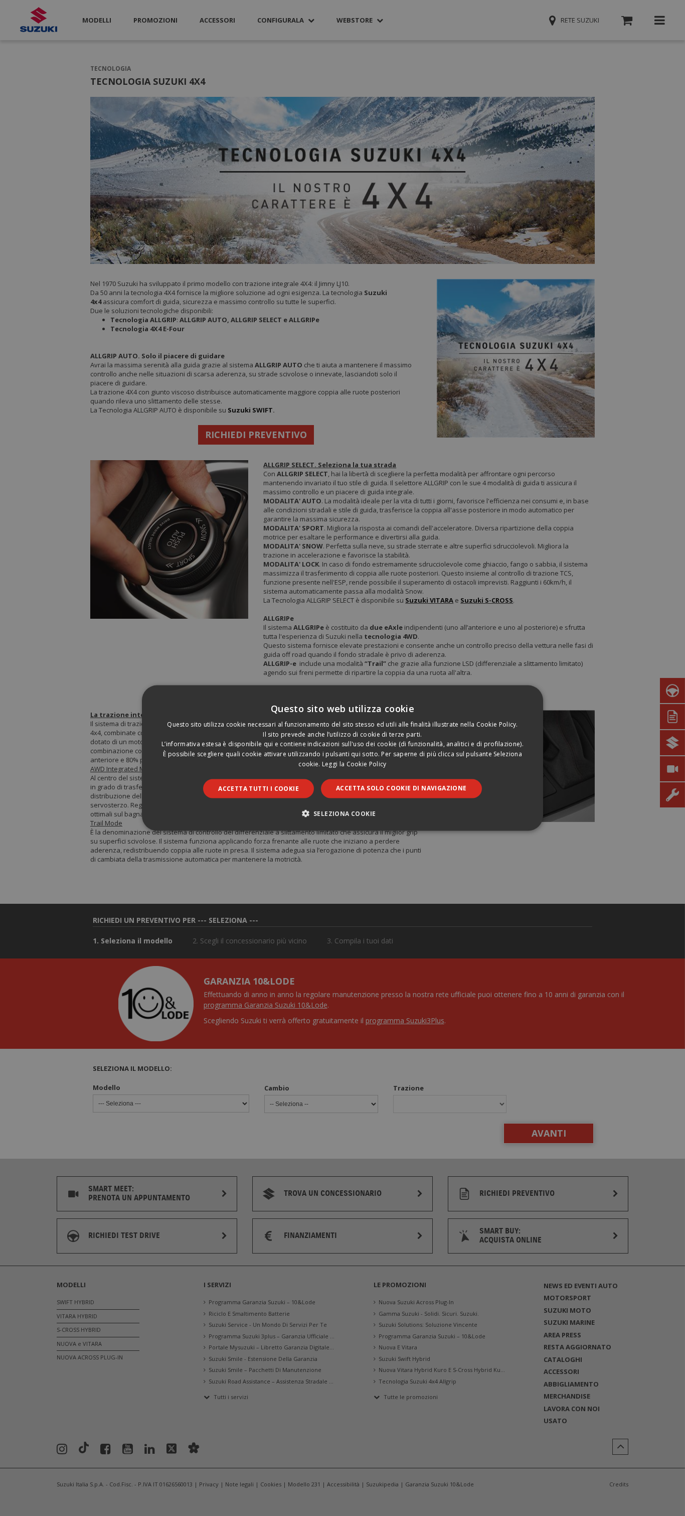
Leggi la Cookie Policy (354, 764)
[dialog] (342, 758)
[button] (342, 813)
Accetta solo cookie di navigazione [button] (401, 787)
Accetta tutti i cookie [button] (258, 788)
